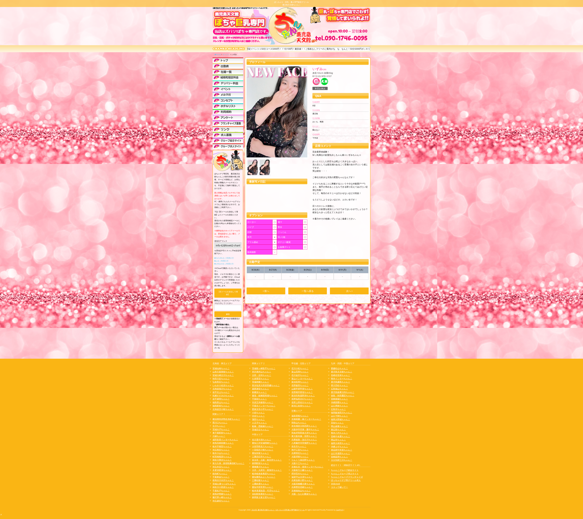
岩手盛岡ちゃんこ (221, 398)
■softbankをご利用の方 (224, 263)
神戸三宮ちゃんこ (300, 449)
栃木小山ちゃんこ (221, 453)
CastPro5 (339, 510)
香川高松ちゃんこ (339, 385)
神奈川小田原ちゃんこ (223, 487)
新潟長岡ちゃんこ (300, 381)
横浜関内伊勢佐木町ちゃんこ (226, 419)
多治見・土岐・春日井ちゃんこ (267, 459)
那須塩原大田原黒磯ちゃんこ (266, 385)
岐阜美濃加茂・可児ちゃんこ (266, 490)
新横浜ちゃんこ (259, 392)
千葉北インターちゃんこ (263, 405)
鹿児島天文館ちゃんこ (341, 371)
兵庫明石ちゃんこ (300, 453)
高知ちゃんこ (337, 422)
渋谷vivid (335, 483)
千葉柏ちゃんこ (259, 398)
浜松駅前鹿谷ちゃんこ (262, 493)
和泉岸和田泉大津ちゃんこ (304, 432)
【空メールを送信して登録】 (228, 293)
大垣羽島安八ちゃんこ (262, 446)
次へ (349, 291)
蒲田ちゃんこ (258, 419)
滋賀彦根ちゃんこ (300, 415)
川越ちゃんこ (219, 436)
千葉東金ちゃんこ (221, 476)
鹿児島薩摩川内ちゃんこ (342, 392)
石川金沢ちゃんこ (300, 375)
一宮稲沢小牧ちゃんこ (262, 449)
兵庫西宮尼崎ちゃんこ (302, 487)
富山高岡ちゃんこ (300, 371)
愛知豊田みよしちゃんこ (263, 476)
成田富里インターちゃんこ (225, 439)
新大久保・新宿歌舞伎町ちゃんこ (228, 463)
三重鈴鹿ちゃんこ (260, 483)
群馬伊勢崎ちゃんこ (222, 493)
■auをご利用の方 (221, 261)
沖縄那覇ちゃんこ (339, 402)
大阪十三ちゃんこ (300, 463)
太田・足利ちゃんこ (261, 375)
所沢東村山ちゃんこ (261, 371)
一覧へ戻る (308, 291)
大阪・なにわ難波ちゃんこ (304, 493)
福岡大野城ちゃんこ (340, 419)
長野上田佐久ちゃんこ (302, 402)
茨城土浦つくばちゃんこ (224, 483)
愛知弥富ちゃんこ (260, 453)
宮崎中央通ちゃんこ (340, 436)
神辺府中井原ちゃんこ (341, 449)
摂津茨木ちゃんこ (300, 473)
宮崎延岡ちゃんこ (339, 456)
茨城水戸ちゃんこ (221, 429)
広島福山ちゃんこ (339, 388)
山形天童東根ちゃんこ (223, 371)
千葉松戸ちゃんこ (221, 490)
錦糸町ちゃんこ (220, 473)
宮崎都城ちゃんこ (339, 398)
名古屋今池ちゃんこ (261, 439)
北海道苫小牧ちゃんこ (223, 409)
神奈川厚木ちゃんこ (222, 459)
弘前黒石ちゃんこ (221, 381)
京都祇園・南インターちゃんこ (306, 419)
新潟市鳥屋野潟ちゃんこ (303, 395)
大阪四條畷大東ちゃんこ (303, 483)
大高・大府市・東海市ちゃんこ (267, 470)
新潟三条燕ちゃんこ (301, 405)
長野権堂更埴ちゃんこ (302, 392)
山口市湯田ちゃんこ (340, 453)
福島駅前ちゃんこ (221, 405)
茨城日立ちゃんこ (260, 429)
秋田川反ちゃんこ (221, 378)
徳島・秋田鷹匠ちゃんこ (342, 395)
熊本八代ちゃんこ (339, 432)
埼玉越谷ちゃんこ (221, 500)
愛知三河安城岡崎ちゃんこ (265, 442)
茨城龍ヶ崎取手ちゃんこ (263, 368)
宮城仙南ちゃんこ (221, 368)
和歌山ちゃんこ (299, 422)
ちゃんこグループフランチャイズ (347, 476)
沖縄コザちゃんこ (339, 446)
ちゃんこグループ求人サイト (345, 473)
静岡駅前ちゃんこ (260, 463)
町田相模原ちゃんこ (222, 456)
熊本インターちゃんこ (341, 378)
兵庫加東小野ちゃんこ (302, 480)
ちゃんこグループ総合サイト (345, 470)
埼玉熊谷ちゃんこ (221, 449)
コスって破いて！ (339, 487)
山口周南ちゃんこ (339, 405)
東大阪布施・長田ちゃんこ (304, 436)
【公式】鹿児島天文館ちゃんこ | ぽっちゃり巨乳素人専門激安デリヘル (278, 510)
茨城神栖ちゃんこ (260, 381)
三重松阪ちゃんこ (260, 480)
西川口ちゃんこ (220, 422)
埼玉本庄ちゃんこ (221, 466)
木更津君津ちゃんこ (222, 470)
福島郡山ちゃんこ (221, 402)
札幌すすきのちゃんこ (223, 395)
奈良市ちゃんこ (299, 446)
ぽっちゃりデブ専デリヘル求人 (346, 480)
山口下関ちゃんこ (339, 415)
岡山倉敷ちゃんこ (339, 426)
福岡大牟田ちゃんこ (340, 443)
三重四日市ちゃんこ (261, 456)
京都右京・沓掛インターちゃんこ (307, 466)
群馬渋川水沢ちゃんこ (223, 480)
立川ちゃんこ (219, 425)
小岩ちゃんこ (258, 412)
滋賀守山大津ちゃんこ (302, 476)
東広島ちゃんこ (338, 429)
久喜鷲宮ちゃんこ (260, 378)
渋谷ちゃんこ (258, 415)
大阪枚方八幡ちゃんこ (302, 470)
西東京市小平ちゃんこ (262, 409)
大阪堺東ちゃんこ (300, 456)
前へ (266, 291)
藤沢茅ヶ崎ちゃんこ (222, 497)
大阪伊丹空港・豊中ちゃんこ (305, 429)
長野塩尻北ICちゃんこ (302, 398)
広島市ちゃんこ (338, 409)
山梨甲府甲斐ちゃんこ (302, 388)
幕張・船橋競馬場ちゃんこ (265, 395)
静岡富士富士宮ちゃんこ (263, 497)
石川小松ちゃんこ (300, 368)
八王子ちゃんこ (259, 422)
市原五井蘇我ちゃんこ (262, 402)
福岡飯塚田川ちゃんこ (341, 412)
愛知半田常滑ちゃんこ (262, 487)
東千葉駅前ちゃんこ (222, 432)
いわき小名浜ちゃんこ (223, 385)
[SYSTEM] (228, 77)
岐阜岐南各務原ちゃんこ (263, 473)
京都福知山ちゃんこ (301, 490)
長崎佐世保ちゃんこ (340, 375)
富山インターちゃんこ (302, 378)
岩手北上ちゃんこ (221, 392)
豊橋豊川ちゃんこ (260, 466)
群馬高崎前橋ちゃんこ (223, 442)
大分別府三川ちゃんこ (341, 460)
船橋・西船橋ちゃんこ (262, 426)
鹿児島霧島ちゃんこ (340, 381)
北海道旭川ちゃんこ (222, 388)
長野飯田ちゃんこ (300, 385)
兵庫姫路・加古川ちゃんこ (304, 439)
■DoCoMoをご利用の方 (224, 258)
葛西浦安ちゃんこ (260, 388)
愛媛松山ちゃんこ (339, 368)
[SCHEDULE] (228, 66)
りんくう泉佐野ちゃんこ (303, 459)
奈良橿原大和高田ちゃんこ (304, 425)
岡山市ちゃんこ (338, 439)
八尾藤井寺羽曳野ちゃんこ (304, 442)
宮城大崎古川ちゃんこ (223, 375)
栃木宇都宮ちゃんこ (222, 446)
